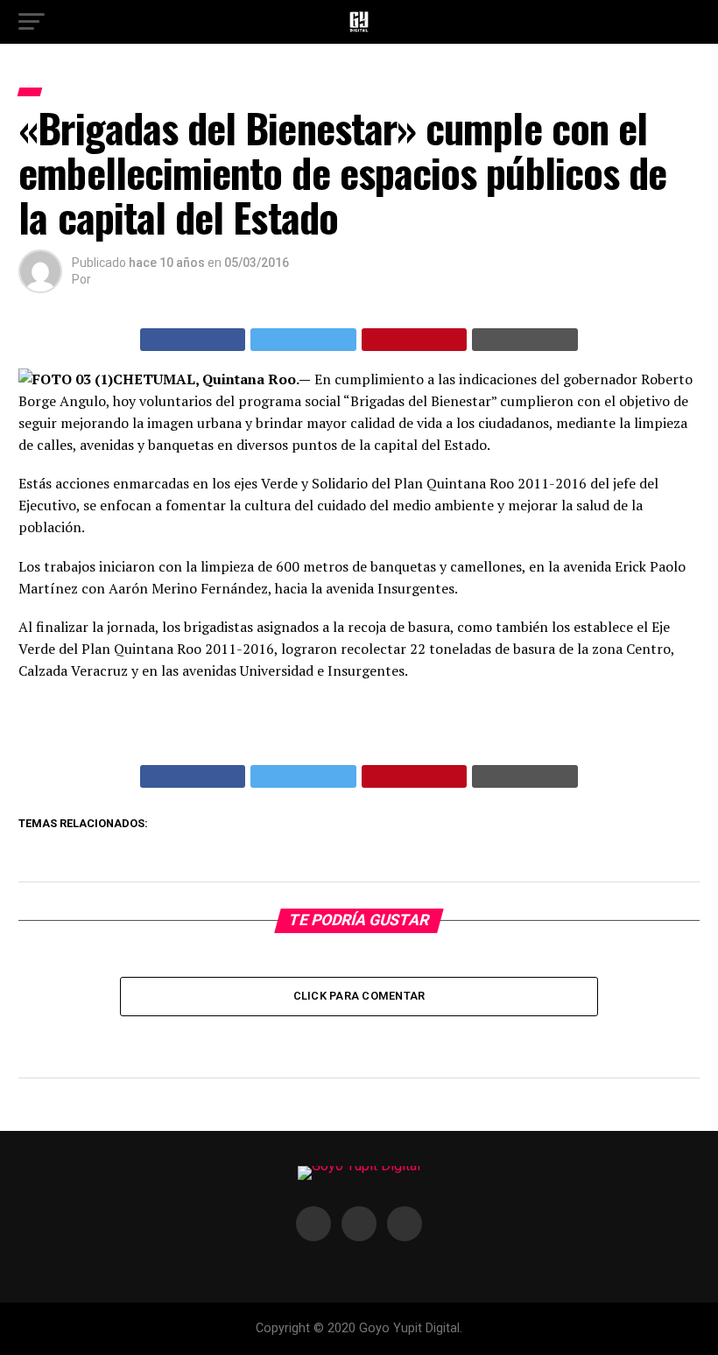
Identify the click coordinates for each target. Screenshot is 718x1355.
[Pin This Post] (415, 339)
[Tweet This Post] (303, 339)
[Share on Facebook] (193, 339)
